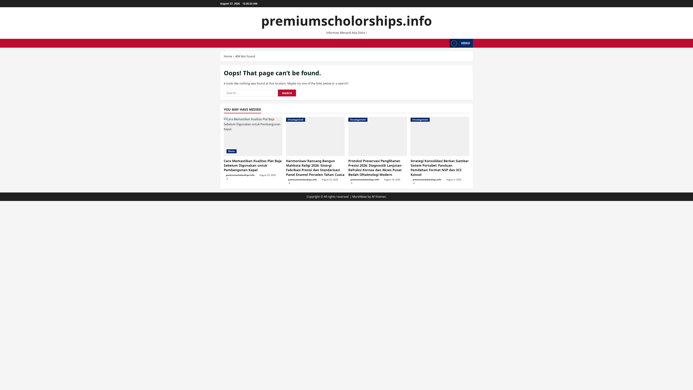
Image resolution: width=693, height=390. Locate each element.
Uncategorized (295, 119)
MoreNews (359, 197)
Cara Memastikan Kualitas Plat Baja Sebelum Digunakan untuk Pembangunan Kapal (253, 165)
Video (465, 43)
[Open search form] (446, 43)
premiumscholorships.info (346, 20)
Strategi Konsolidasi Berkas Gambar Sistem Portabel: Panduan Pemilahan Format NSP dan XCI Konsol (440, 168)
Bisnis (231, 151)
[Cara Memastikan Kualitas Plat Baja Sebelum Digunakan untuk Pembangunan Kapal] (253, 136)
